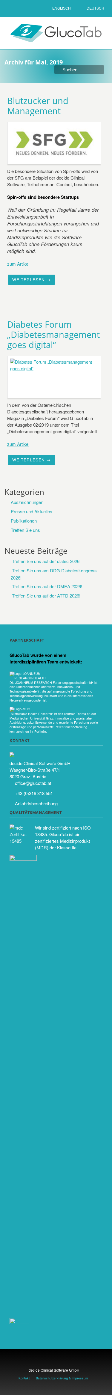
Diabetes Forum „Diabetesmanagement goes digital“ (53, 334)
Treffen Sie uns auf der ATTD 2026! (46, 595)
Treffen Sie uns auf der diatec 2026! (46, 561)
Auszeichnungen (27, 502)
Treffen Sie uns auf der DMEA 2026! (47, 586)
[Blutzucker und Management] (54, 143)
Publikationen (24, 520)
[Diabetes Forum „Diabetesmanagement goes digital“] (54, 377)
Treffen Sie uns (25, 530)
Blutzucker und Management (37, 106)
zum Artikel (18, 264)
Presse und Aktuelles (31, 511)
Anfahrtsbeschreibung (36, 803)
